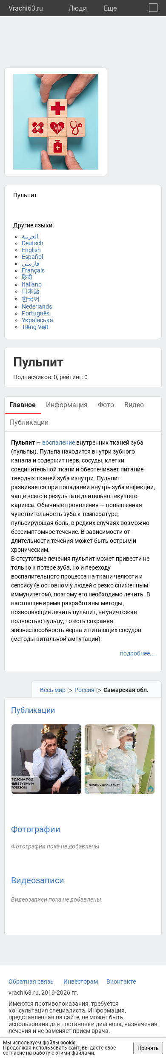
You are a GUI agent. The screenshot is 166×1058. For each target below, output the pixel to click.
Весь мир (53, 689)
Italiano (32, 284)
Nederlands (37, 306)
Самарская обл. (126, 689)
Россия (84, 689)
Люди (78, 8)
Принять (148, 1048)
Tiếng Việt (35, 326)
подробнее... (137, 653)
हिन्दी (27, 277)
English (31, 250)
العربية (30, 236)
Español (32, 256)
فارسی (31, 263)
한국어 (31, 298)
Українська (37, 320)
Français (33, 270)
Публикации (33, 710)
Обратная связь (31, 981)
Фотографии (35, 829)
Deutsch (32, 243)
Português (35, 313)
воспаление (58, 442)
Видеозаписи (37, 880)
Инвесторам (80, 981)
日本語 (31, 291)
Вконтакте (121, 981)
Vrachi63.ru (26, 8)
